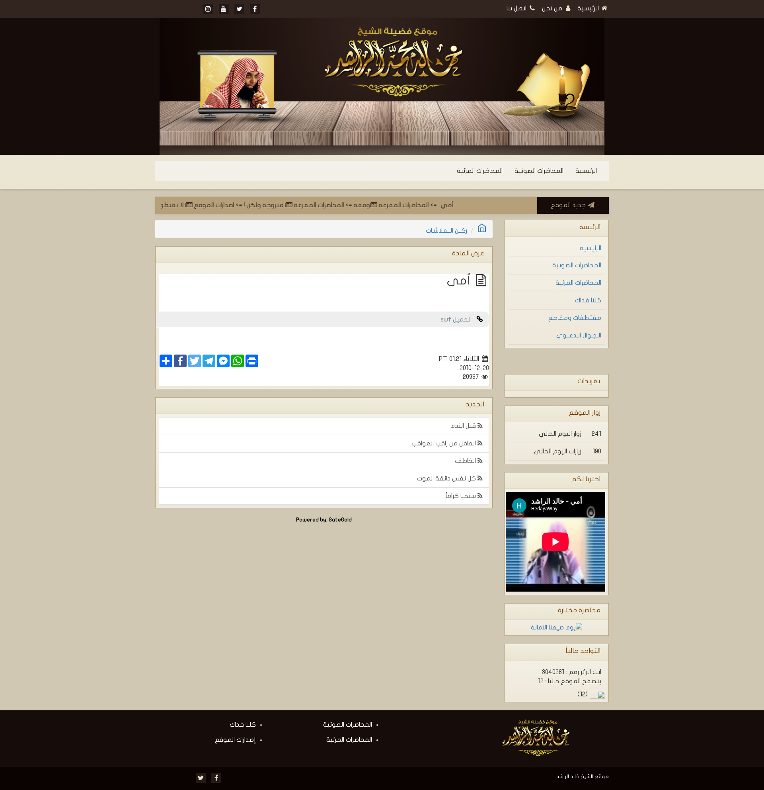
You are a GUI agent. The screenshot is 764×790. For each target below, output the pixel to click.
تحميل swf (458, 319)
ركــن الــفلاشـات (446, 230)
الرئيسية (588, 8)
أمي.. (461, 205)
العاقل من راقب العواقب (444, 443)
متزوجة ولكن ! (279, 205)
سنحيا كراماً (461, 496)
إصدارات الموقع (235, 740)
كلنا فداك (588, 300)
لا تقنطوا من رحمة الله (168, 205)
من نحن (553, 8)
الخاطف (466, 461)
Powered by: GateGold (324, 520)
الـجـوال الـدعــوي (578, 335)
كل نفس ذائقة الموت (447, 478)
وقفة (377, 205)
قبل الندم (463, 426)
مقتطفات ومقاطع (574, 318)
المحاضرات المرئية (480, 171)
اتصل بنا (517, 8)
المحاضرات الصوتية (539, 171)
